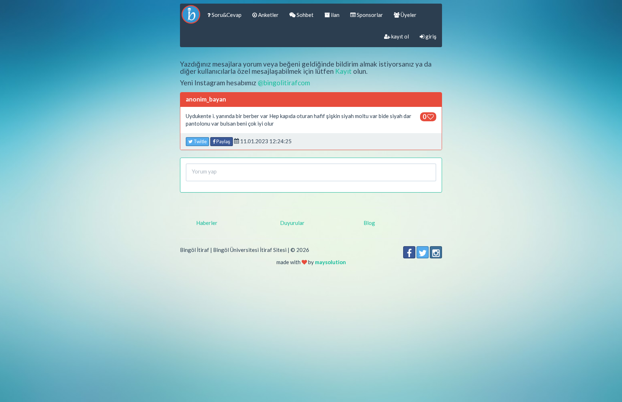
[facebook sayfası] (409, 252)
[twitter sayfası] (422, 252)
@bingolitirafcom (284, 82)
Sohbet (305, 15)
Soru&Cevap (226, 15)
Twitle (200, 141)
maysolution (330, 262)
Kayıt (343, 71)
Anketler (268, 15)
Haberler (206, 223)
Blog (369, 223)
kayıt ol (399, 36)
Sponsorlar (369, 15)
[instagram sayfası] (436, 252)
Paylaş (222, 141)
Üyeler (408, 15)
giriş (430, 36)
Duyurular (292, 223)
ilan (334, 15)
